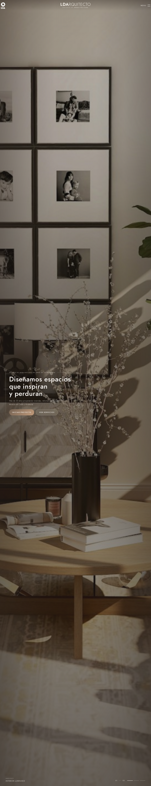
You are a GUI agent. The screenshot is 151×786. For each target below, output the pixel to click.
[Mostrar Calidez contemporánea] (136, 780)
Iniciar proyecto (21, 412)
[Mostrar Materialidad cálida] (142, 780)
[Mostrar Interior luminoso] (129, 780)
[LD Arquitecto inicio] (8, 5)
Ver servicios (46, 412)
